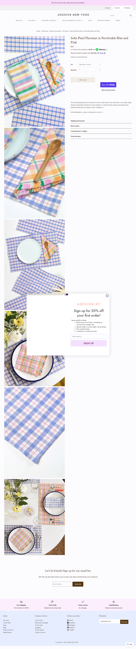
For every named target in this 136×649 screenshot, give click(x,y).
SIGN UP (89, 343)
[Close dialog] (107, 295)
